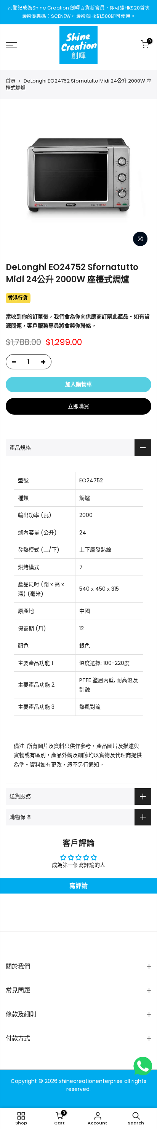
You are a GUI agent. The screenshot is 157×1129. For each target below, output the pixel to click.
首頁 (11, 81)
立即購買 (78, 406)
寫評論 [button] (78, 885)
